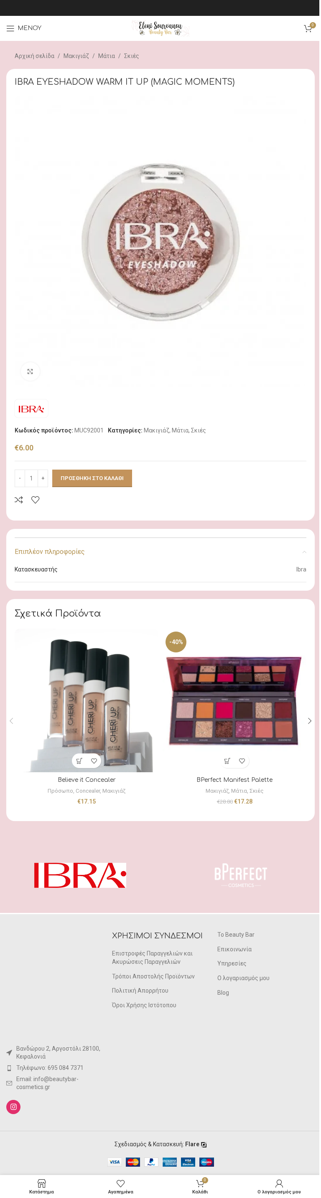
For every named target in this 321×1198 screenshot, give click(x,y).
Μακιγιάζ (76, 56)
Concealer (88, 791)
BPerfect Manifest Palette (234, 780)
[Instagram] (13, 1107)
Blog (223, 992)
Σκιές (131, 56)
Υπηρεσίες (232, 963)
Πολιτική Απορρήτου (140, 990)
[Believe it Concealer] (86, 700)
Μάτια (106, 56)
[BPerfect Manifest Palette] (234, 700)
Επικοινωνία (234, 949)
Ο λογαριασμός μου (243, 978)
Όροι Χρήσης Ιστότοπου (144, 1005)
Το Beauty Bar (236, 934)
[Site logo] (160, 28)
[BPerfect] (240, 875)
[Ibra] (80, 875)
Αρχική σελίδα (34, 56)
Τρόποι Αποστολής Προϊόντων (153, 976)
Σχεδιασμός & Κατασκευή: (157, 1144)
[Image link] (55, 987)
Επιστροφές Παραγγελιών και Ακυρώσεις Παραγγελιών (152, 957)
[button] (227, 760)
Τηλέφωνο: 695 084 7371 (50, 1067)
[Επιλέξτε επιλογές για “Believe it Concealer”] (79, 760)
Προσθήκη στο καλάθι (92, 478)
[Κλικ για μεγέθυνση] (30, 371)
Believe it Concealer (87, 780)
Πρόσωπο (60, 791)
